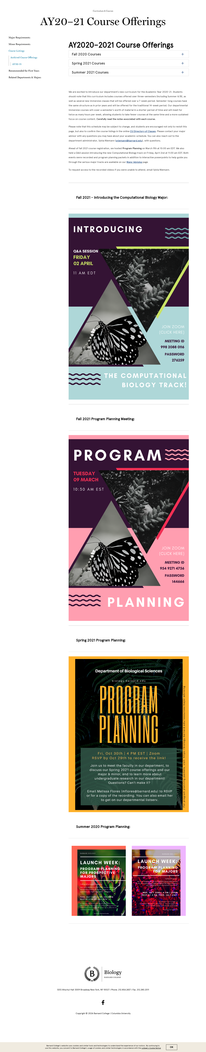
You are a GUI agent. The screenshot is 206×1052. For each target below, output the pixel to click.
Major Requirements (19, 37)
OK (171, 1047)
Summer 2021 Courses (90, 72)
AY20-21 (17, 64)
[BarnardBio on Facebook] (103, 1002)
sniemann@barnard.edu (129, 140)
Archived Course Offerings (23, 57)
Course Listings (17, 50)
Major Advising (134, 162)
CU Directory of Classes (143, 131)
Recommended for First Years (24, 70)
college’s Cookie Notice (151, 1048)
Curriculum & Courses (103, 11)
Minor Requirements (19, 44)
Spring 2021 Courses (88, 63)
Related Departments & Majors (25, 77)
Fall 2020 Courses (86, 54)
